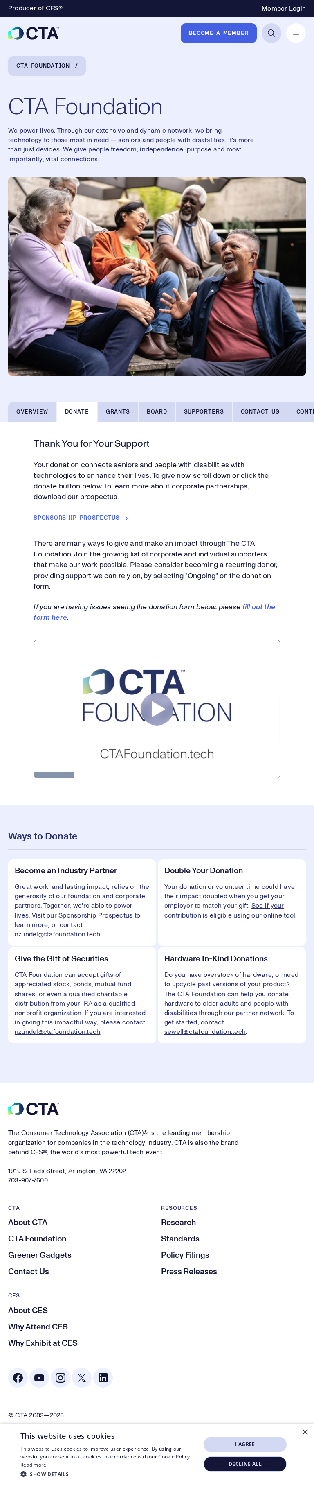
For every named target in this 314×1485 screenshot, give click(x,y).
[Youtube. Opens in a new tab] (39, 1378)
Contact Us (260, 412)
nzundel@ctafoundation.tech (57, 1031)
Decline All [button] (245, 1463)
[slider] (157, 777)
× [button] (305, 1432)
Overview (32, 412)
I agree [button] (245, 1444)
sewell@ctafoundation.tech (205, 1031)
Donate (77, 412)
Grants (118, 412)
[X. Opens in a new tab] (82, 1378)
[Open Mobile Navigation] (296, 33)
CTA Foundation (43, 66)
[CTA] (33, 33)
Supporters (204, 412)
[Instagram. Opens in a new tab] (60, 1378)
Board (157, 412)
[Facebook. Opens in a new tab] (18, 1378)
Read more (33, 1464)
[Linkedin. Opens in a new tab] (103, 1378)
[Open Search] (271, 33)
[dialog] (157, 1454)
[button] (107, 1474)
